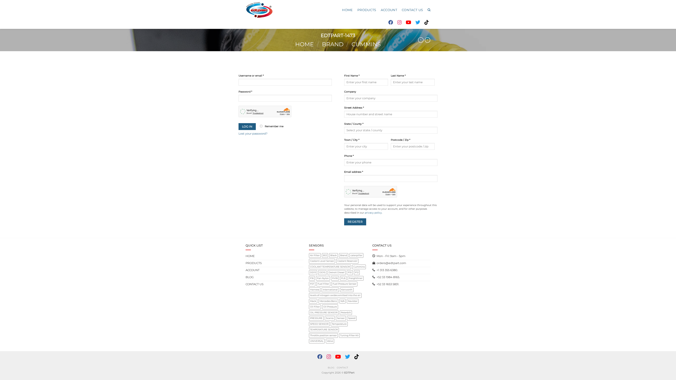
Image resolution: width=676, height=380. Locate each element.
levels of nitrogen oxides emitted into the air (335, 295)
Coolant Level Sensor (322, 261)
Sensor (341, 318)
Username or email (251, 75)
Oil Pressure (330, 306)
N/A (342, 301)
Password (245, 91)
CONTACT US (412, 10)
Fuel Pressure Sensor (344, 284)
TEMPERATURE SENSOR (324, 329)
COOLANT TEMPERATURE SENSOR (330, 266)
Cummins (366, 44)
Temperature (339, 324)
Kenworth (346, 289)
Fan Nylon (323, 278)
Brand (332, 44)
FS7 (312, 284)
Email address (353, 171)
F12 (357, 272)
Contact (342, 367)
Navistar (352, 301)
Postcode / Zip (400, 139)
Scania (330, 318)
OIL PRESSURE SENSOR (323, 312)
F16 (312, 278)
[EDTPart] (259, 10)
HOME (347, 10)
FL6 (343, 278)
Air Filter (315, 255)
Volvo (330, 341)
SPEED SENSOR (319, 324)
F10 (350, 272)
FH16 (335, 278)
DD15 (322, 272)
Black (333, 255)
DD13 (313, 272)
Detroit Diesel (337, 272)
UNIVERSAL (317, 341)
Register (355, 221)
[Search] (429, 10)
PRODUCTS (366, 10)
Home (304, 44)
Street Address (354, 107)
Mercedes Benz (328, 301)
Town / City (351, 139)
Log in (247, 126)
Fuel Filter (323, 284)
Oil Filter (315, 306)
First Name (351, 75)
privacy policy (373, 212)
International (330, 289)
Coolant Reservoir (347, 261)
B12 (325, 255)
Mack (313, 301)
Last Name (398, 75)
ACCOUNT (389, 10)
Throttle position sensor (323, 335)
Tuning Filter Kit (349, 335)
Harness (314, 289)
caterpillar (356, 255)
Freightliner (355, 278)
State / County (353, 123)
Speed (351, 318)
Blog (331, 367)
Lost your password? (253, 133)
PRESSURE (316, 318)
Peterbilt (346, 312)
